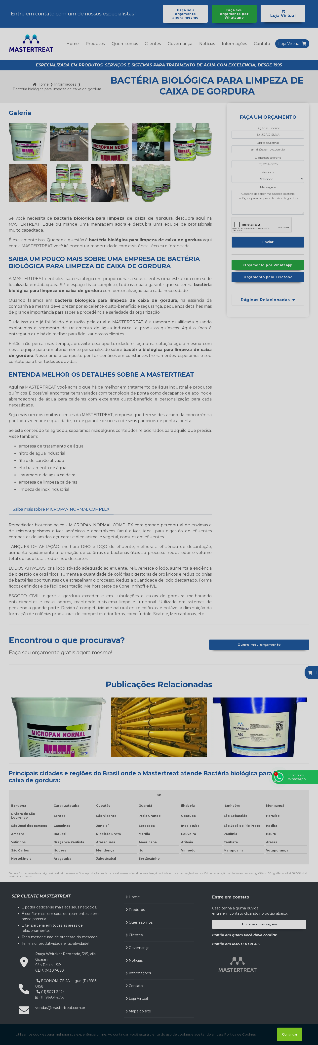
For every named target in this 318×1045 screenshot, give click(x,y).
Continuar (289, 1034)
